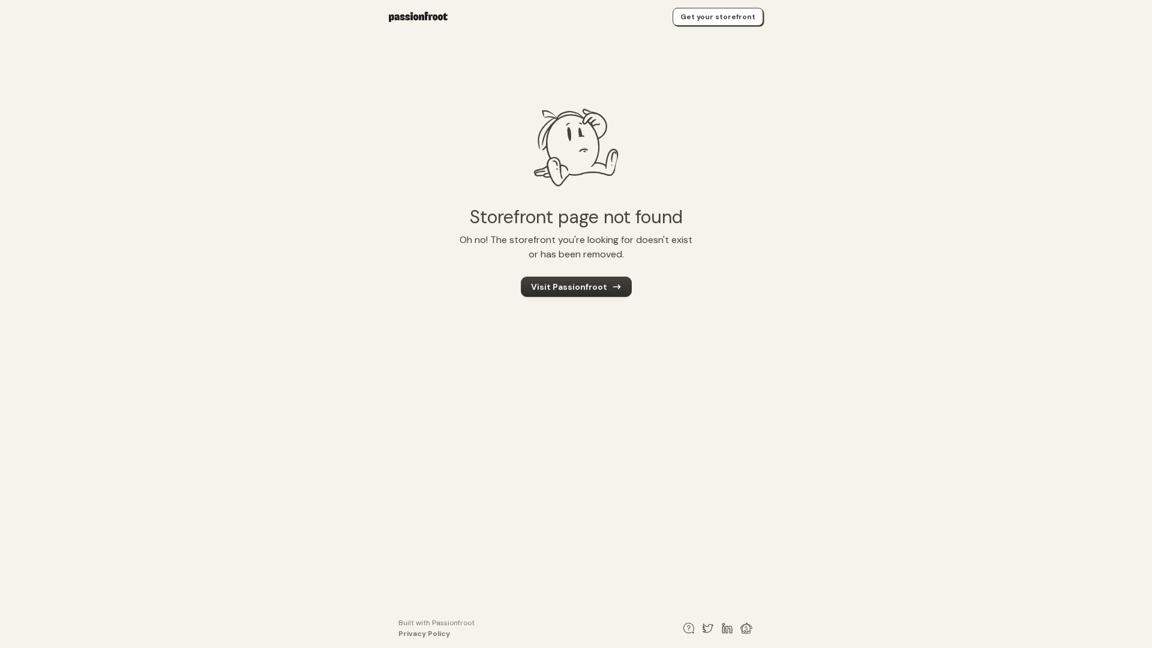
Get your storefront (717, 17)
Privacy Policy (424, 633)
